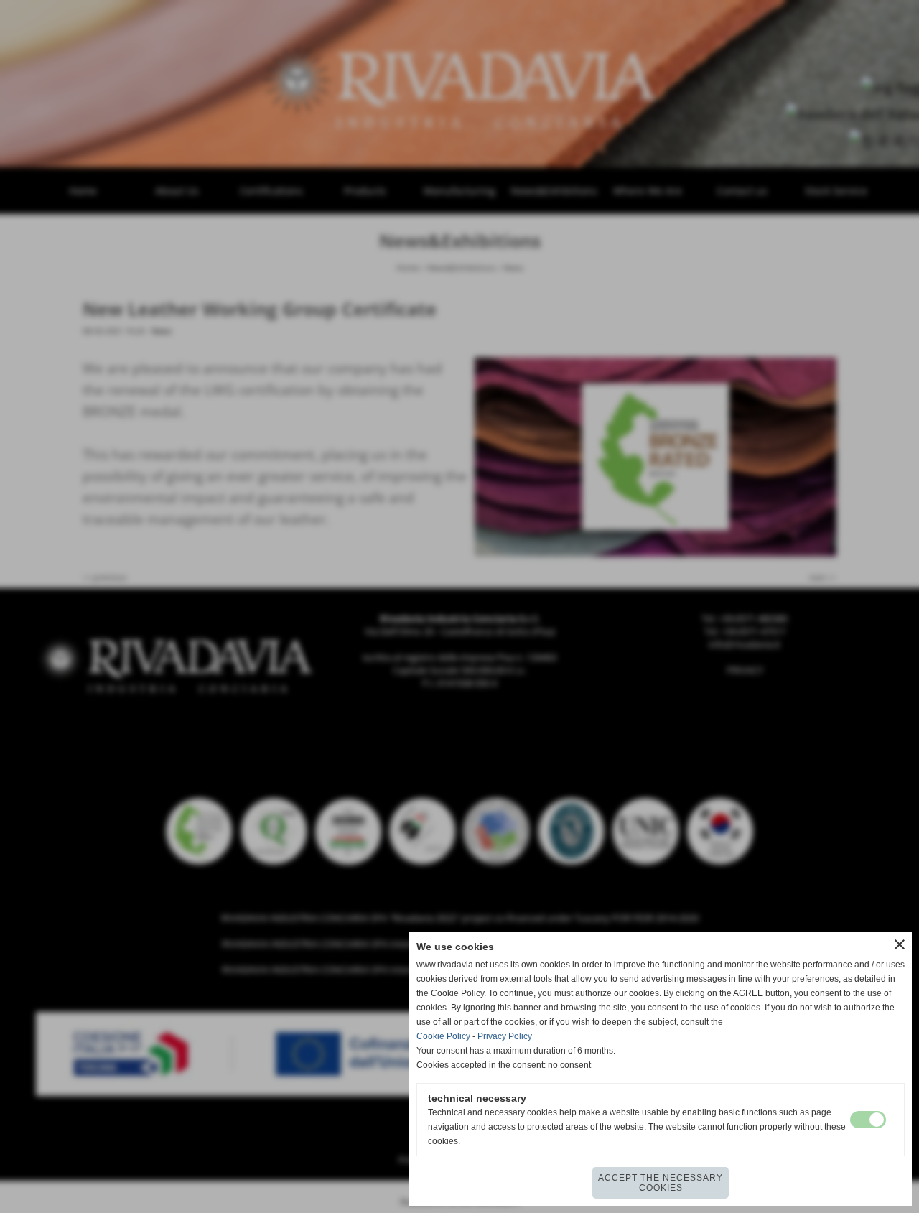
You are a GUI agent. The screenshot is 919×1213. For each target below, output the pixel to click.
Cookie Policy (443, 1036)
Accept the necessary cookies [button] (660, 1183)
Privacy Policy (504, 1036)
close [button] (899, 944)
